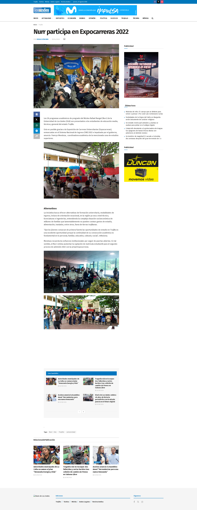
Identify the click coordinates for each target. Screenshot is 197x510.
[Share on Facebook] (37, 114)
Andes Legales (55, 2)
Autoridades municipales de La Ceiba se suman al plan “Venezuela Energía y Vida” (68, 381)
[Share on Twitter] (37, 120)
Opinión (92, 18)
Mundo (82, 18)
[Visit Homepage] (42, 10)
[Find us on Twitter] (158, 2)
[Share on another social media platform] (37, 136)
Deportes (60, 18)
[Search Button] (152, 18)
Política (103, 18)
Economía (72, 18)
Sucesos (114, 18)
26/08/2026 (62, 386)
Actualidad (46, 18)
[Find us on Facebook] (154, 2)
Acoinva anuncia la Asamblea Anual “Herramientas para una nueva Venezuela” (68, 397)
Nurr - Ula (52, 432)
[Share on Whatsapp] (37, 125)
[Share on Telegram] (37, 131)
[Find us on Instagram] (162, 2)
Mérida (47, 2)
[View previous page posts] (79, 411)
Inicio (36, 18)
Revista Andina (65, 2)
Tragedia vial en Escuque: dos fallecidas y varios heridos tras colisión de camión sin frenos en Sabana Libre (104, 383)
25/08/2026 (62, 402)
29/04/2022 (56, 39)
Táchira (41, 2)
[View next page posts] (83, 411)
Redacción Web (42, 39)
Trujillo (36, 2)
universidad (71, 432)
